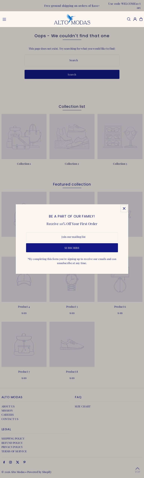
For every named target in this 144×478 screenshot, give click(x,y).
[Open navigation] (26, 18)
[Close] (124, 208)
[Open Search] (128, 19)
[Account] (135, 19)
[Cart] (141, 19)
